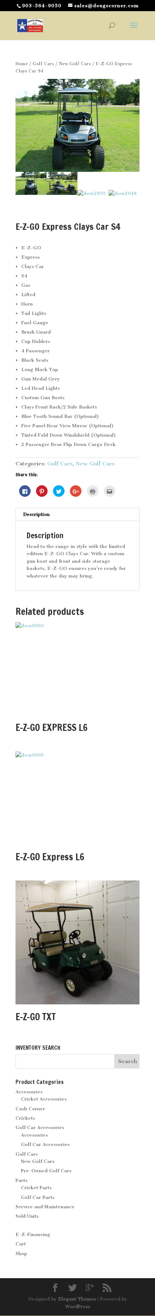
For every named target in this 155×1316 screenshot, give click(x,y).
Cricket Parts (36, 1187)
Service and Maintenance (45, 1206)
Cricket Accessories (44, 1099)
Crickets (25, 1118)
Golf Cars (43, 63)
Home (21, 63)
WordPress (77, 1306)
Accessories (29, 1091)
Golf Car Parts (37, 1197)
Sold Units (27, 1216)
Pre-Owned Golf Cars (46, 1170)
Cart (20, 1243)
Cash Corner (30, 1108)
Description (36, 514)
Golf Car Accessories (39, 1127)
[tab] (77, 514)
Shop (21, 1253)
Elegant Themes (77, 1299)
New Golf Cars (75, 63)
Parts (21, 1180)
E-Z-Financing (32, 1234)
